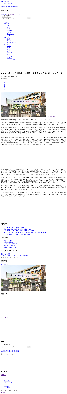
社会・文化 (10, 34)
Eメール (6, 386)
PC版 (11, 351)
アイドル (9, 51)
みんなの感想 (11, 59)
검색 (29, 18)
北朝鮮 (9, 32)
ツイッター (7, 381)
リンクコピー (8, 387)
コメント (9, 58)
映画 (8, 49)
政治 (8, 27)
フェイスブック (8, 382)
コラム (9, 40)
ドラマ (9, 46)
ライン (6, 384)
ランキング (7, 54)
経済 (8, 29)
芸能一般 (9, 52)
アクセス (9, 56)
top (1, 392)
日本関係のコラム (12, 42)
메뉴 (4, 392)
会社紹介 (3, 351)
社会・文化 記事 (5, 254)
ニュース (6, 25)
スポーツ (9, 35)
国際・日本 (10, 30)
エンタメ (6, 44)
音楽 (8, 47)
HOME (6, 22)
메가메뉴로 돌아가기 (12, 14)
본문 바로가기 (5, 1)
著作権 (8, 351)
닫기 (20, 14)
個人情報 (16, 351)
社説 (8, 39)
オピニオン (7, 37)
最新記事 (6, 23)
